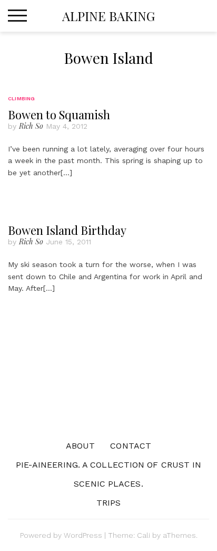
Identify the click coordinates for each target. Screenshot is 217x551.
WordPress (83, 535)
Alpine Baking (108, 15)
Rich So (31, 126)
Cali (143, 535)
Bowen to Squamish (59, 114)
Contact (130, 446)
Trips (108, 503)
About (80, 446)
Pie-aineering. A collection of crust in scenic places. (109, 474)
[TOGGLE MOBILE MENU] (17, 15)
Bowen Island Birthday (67, 230)
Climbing (21, 98)
